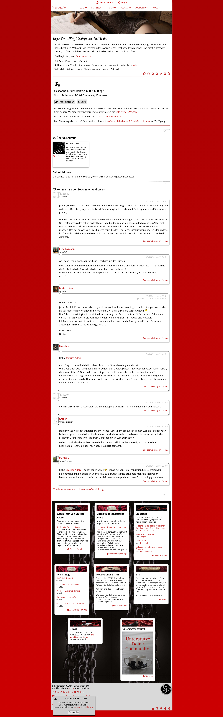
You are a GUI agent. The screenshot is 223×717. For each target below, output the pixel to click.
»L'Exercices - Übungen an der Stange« (149, 548)
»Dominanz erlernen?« (66, 597)
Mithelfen (149, 676)
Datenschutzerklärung (83, 707)
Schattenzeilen (59, 7)
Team (57, 692)
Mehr (58, 155)
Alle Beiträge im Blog (78, 610)
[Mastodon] (161, 708)
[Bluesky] (152, 708)
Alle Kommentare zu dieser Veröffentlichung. (80, 489)
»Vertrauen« (141, 540)
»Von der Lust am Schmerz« (68, 591)
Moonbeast (65, 346)
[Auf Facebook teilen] (148, 73)
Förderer (80, 692)
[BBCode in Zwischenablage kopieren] (168, 73)
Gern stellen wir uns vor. (110, 116)
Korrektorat (68, 692)
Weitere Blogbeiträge (118, 553)
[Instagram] (157, 708)
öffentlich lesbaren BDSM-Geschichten (129, 121)
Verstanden (74, 712)
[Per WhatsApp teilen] (164, 73)
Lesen (164, 599)
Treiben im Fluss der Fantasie (70, 527)
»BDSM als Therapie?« (65, 578)
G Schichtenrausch (148, 530)
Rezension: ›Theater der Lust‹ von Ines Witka (111, 528)
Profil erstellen (107, 2)
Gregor (63, 418)
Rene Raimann (67, 249)
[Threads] (169, 708)
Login (123, 2)
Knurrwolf (144, 543)
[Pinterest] (165, 708)
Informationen (120, 605)
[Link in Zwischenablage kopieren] (144, 73)
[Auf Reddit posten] (156, 73)
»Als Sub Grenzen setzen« (67, 584)
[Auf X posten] (152, 73)
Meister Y (64, 457)
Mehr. (135, 65)
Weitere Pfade (160, 555)
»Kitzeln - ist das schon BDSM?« (70, 603)
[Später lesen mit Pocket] (160, 73)
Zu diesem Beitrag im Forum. (155, 241)
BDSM (71, 688)
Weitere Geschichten (79, 549)
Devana (86, 637)
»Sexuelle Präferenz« (145, 534)
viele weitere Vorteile (126, 111)
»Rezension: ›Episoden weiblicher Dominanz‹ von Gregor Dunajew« (150, 527)
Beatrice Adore (84, 56)
